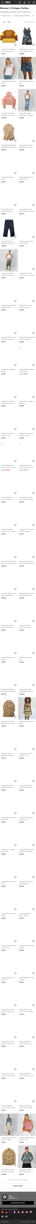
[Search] (20, 2)
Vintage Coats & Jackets (22, 16)
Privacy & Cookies (25, 1221)
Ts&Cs (33, 1221)
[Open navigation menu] (2, 2)
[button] (2, 1212)
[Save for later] (15, 45)
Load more (18, 1186)
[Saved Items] (29, 2)
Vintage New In (6, 16)
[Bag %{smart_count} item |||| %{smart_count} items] (33, 2)
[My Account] (24, 2)
